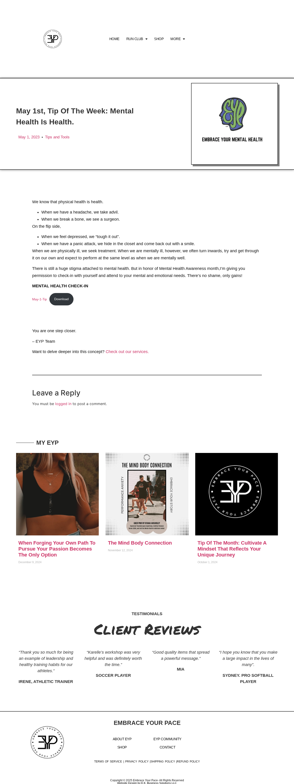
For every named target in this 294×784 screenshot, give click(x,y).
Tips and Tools (57, 137)
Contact (167, 747)
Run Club (134, 39)
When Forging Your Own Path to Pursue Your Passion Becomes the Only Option (56, 549)
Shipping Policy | (163, 761)
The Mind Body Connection (140, 543)
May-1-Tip (39, 299)
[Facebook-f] (252, 39)
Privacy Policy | (137, 761)
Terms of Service (108, 761)
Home (114, 39)
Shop (159, 39)
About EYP (122, 739)
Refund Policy (188, 761)
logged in (63, 403)
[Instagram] (242, 39)
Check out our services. (127, 351)
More (175, 39)
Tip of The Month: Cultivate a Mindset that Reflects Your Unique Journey (232, 549)
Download (61, 299)
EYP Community (167, 739)
